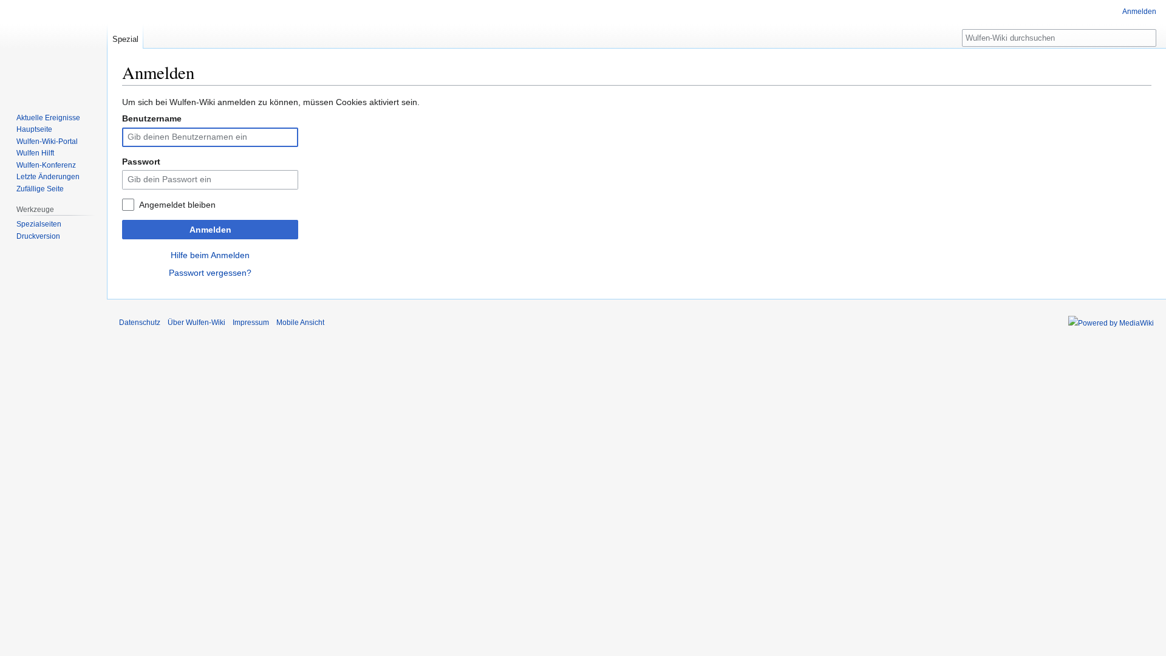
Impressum (251, 322)
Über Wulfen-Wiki (196, 322)
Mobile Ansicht (300, 322)
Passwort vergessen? (210, 273)
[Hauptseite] (53, 48)
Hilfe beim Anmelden (210, 255)
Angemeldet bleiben (177, 205)
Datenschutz (139, 322)
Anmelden (210, 229)
